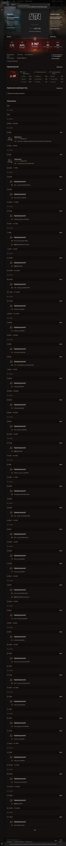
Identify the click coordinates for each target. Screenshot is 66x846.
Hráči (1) (16, 244)
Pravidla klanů (9, 841)
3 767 (35, 44)
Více (35, 830)
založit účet (61, 1)
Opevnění (9, 36)
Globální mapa (53, 36)
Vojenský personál (23, 138)
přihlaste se (59, 56)
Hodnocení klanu (35, 46)
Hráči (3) (16, 451)
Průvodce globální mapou (54, 28)
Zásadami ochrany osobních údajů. (50, 844)
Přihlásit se (54, 1)
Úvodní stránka (15, 4)
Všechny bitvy (59, 88)
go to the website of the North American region (37, 6)
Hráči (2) (16, 266)
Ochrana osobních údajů (18, 841)
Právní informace (28, 841)
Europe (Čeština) (60, 840)
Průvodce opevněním (11, 27)
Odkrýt (60, 176)
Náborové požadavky (55, 58)
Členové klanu (59, 67)
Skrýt (61, 132)
